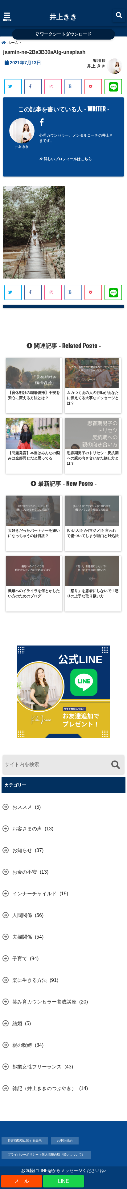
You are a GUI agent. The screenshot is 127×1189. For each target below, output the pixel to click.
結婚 (17, 1023)
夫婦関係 (22, 937)
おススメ (22, 807)
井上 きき (96, 65)
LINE (63, 1181)
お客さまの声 (27, 828)
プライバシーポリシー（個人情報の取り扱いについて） (46, 1154)
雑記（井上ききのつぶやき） (44, 1088)
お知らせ (22, 850)
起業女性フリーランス (37, 1066)
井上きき (63, 16)
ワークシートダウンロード (65, 34)
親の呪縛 (22, 1045)
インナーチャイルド (34, 893)
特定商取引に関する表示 (25, 1140)
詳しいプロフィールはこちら (67, 159)
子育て (19, 958)
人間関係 (22, 915)
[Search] (115, 765)
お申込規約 (64, 1140)
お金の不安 (24, 872)
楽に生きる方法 (29, 980)
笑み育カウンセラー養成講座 (44, 1001)
